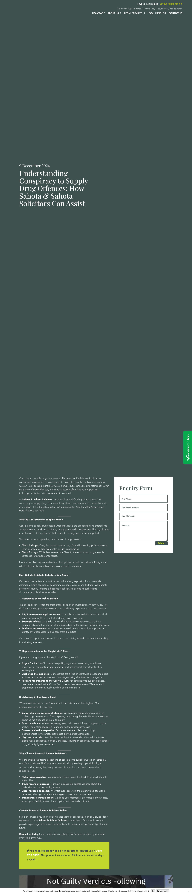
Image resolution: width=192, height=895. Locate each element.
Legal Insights (157, 13)
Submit (161, 543)
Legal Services (133, 13)
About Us (113, 13)
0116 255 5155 (171, 4)
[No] (188, 891)
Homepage (98, 13)
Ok (153, 891)
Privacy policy (162, 891)
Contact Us (175, 13)
